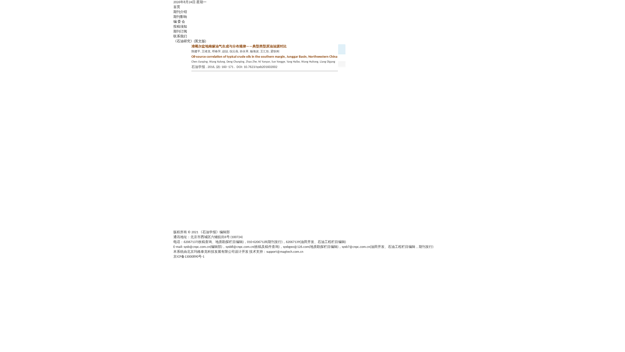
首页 (176, 7)
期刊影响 (180, 17)
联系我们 (180, 36)
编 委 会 (179, 22)
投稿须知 (180, 27)
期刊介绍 (180, 12)
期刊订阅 (180, 31)
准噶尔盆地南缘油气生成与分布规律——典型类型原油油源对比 (239, 46)
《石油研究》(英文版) (189, 41)
